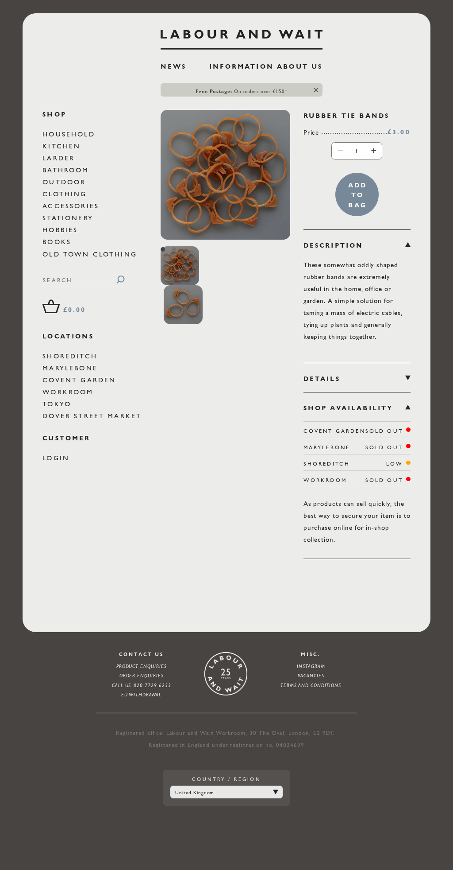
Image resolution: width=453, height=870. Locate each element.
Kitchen (63, 146)
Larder (60, 158)
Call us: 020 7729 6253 (141, 685)
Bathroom (67, 170)
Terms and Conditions (310, 685)
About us (299, 66)
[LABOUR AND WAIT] (242, 36)
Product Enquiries (141, 666)
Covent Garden (80, 380)
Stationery (69, 217)
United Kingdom (194, 792)
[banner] (242, 53)
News (174, 66)
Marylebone (71, 368)
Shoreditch (71, 356)
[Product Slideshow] (225, 175)
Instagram (311, 666)
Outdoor (65, 182)
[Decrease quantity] (340, 150)
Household (70, 134)
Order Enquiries (141, 675)
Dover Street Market (93, 415)
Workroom (69, 392)
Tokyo (58, 404)
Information (241, 66)
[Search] (120, 279)
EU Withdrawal (141, 694)
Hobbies (61, 229)
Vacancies (311, 675)
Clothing (66, 194)
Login (57, 458)
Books (58, 241)
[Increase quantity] (373, 150)
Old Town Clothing (91, 254)
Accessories (72, 206)
